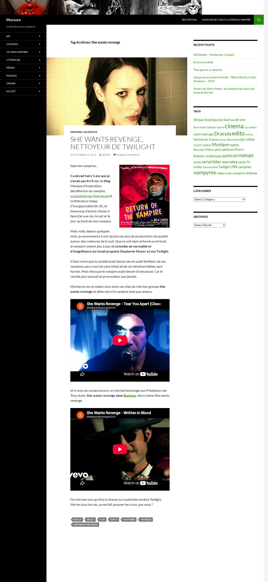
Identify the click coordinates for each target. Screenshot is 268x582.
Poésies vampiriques (207, 156)
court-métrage (203, 134)
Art (8, 36)
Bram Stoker (199, 127)
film (206, 139)
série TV (244, 162)
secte (197, 162)
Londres (206, 145)
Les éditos (90, 132)
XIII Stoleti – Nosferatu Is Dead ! (214, 54)
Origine (10, 83)
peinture (228, 149)
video (220, 173)
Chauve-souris (215, 127)
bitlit (90, 519)
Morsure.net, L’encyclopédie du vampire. (226, 19)
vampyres (204, 172)
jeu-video (247, 139)
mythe (234, 145)
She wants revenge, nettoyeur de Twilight (112, 143)
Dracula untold (203, 62)
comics (253, 127)
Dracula (222, 133)
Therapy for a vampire (207, 69)
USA (234, 167)
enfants (249, 134)
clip (102, 519)
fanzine (198, 139)
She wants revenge (86, 524)
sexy (233, 161)
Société (10, 91)
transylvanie (210, 167)
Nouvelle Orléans (203, 149)
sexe (225, 162)
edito (114, 519)
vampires (244, 167)
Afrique (198, 120)
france (213, 139)
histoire (222, 139)
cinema (234, 126)
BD (237, 120)
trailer (197, 167)
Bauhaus (130, 395)
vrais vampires (235, 173)
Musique (146, 519)
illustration (233, 139)
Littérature (13, 59)
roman (245, 155)
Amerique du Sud (216, 120)
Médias (10, 67)
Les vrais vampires (17, 52)
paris (218, 149)
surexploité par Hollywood (89, 196)
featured (129, 519)
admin (106, 154)
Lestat (197, 145)
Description (189, 19)
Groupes (76, 132)
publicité (230, 155)
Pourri (239, 149)
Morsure (13, 19)
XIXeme (251, 173)
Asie (232, 120)
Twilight (224, 167)
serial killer (211, 161)
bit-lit (77, 519)
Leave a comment (128, 154)
